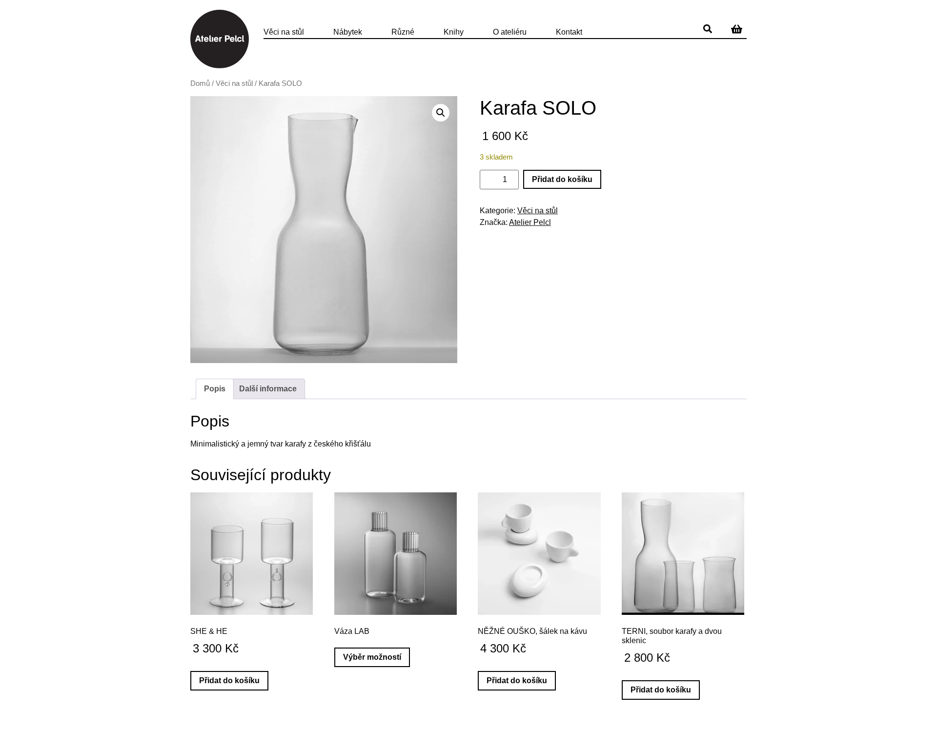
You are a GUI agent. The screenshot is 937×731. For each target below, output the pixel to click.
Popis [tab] (214, 389)
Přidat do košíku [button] (229, 680)
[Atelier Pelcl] (219, 39)
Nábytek (347, 32)
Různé (402, 32)
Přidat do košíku (562, 179)
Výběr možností (372, 657)
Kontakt (569, 32)
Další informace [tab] (268, 389)
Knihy (454, 32)
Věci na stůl (284, 32)
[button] (707, 29)
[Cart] (737, 28)
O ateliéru (510, 32)
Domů (200, 83)
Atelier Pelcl (530, 222)
